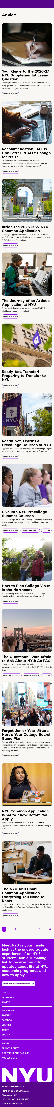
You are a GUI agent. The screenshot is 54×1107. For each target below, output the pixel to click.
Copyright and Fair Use (15, 1053)
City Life (46, 531)
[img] (27, 44)
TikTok (5, 1030)
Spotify (6, 1034)
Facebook (7, 1020)
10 (39, 929)
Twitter (6, 1015)
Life (4, 992)
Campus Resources (30, 531)
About (5, 1043)
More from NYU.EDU (13, 1086)
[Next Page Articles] (50, 929)
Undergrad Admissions (15, 1091)
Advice (6, 1002)
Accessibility (9, 1058)
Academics (8, 997)
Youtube (6, 1025)
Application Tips (10, 94)
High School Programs (15, 1099)
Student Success (12, 1103)
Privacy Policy (10, 1048)
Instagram (8, 1010)
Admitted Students (11, 675)
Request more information (16, 983)
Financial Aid (9, 1095)
